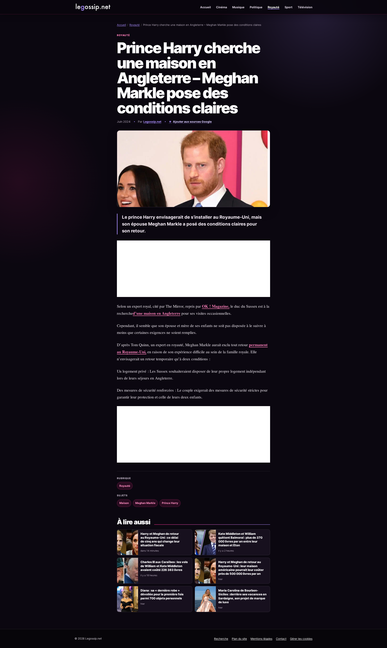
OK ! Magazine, (215, 306)
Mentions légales (261, 638)
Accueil (205, 7)
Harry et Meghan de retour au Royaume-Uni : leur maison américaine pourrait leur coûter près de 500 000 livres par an (241, 567)
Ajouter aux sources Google (192, 121)
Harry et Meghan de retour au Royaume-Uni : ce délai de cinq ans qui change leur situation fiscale (160, 539)
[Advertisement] (193, 268)
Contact (281, 638)
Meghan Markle (145, 503)
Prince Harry (170, 503)
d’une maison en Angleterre (156, 313)
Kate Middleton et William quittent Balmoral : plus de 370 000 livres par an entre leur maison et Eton (240, 539)
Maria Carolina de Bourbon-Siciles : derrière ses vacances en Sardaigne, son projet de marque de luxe (242, 596)
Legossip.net (152, 121)
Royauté (273, 7)
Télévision (305, 7)
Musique (238, 7)
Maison (124, 503)
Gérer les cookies (301, 638)
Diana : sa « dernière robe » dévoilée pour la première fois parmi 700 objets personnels (161, 594)
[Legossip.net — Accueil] (93, 7)
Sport (288, 7)
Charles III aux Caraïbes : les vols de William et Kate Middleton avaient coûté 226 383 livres (164, 566)
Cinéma (221, 7)
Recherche (221, 638)
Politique (256, 7)
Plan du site (239, 638)
